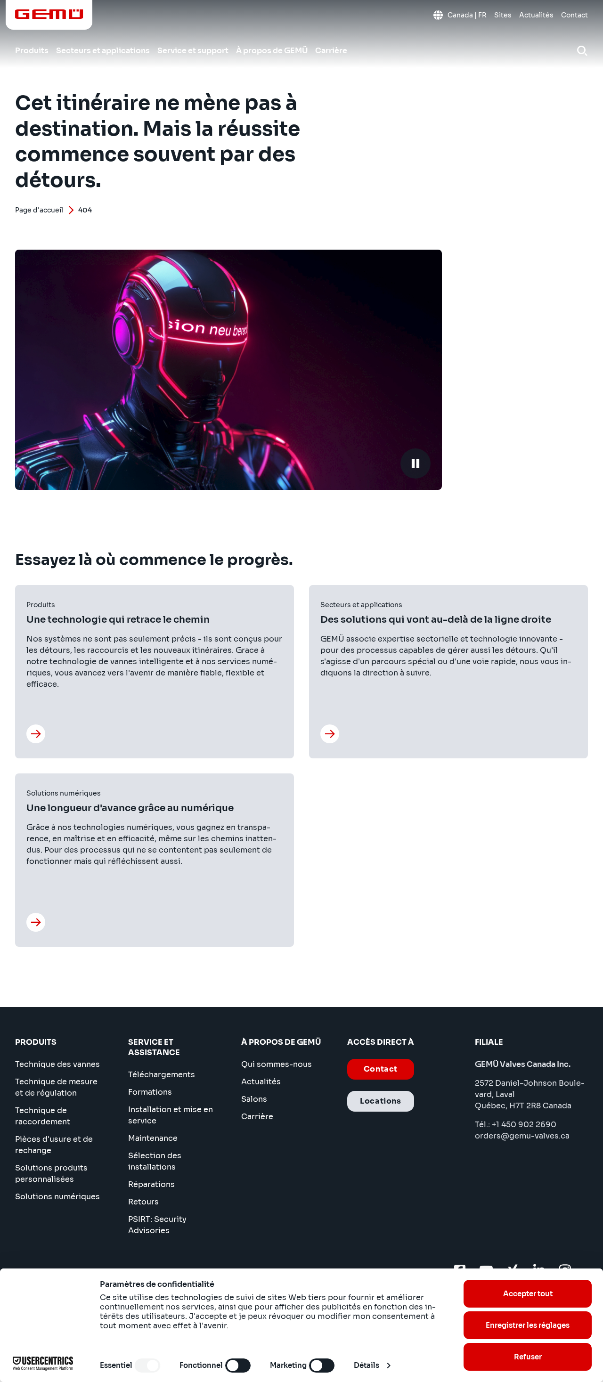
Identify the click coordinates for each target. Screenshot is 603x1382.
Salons (254, 1099)
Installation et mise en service (170, 1115)
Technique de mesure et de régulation (56, 1087)
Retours (143, 1202)
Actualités (261, 1082)
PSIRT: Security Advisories (157, 1225)
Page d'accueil (39, 210)
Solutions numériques (57, 1197)
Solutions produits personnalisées (51, 1173)
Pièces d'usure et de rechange (54, 1144)
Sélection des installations (154, 1161)
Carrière (257, 1117)
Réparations (151, 1184)
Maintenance (153, 1138)
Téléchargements (161, 1075)
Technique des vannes (57, 1064)
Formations (150, 1092)
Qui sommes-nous (276, 1064)
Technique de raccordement (42, 1116)
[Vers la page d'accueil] (49, 14)
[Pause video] (415, 463)
